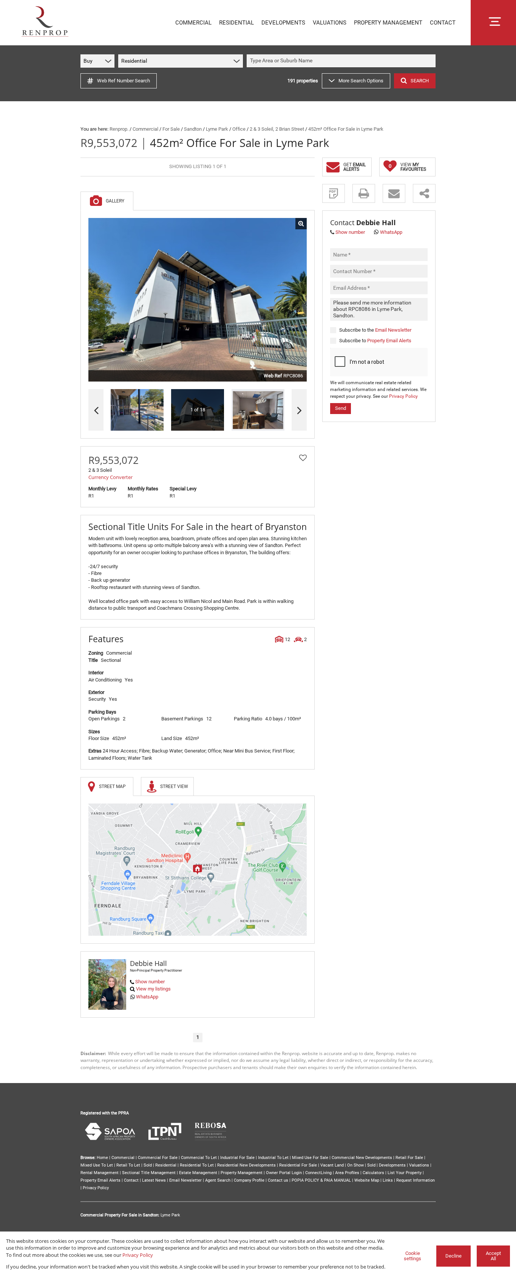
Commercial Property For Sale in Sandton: (119, 1215)
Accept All (493, 1256)
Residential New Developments (246, 1165)
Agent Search (217, 1180)
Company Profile (249, 1180)
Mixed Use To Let (96, 1165)
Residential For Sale (298, 1165)
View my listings (153, 989)
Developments (392, 1165)
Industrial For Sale (237, 1157)
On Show (355, 1165)
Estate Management (198, 1172)
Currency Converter (110, 477)
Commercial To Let (199, 1157)
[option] (258, 410)
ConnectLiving (318, 1172)
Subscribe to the (375, 329)
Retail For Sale (409, 1157)
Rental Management (99, 1172)
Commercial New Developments (362, 1157)
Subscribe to (375, 340)
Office (239, 129)
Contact (131, 1180)
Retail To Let (128, 1165)
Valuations (419, 1165)
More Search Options (360, 80)
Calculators (373, 1172)
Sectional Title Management (149, 1172)
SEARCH (420, 80)
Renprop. (119, 129)
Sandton (193, 129)
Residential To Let (197, 1165)
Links (388, 1180)
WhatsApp (147, 997)
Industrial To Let (273, 1157)
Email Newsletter (393, 329)
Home (102, 1157)
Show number (150, 981)
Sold (148, 1165)
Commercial (145, 129)
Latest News (154, 1180)
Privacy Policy (403, 396)
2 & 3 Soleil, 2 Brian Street (277, 129)
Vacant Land (332, 1165)
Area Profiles (347, 1172)
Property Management (242, 1172)
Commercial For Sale (158, 1157)
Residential (165, 1165)
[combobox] (342, 61)
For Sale (171, 129)
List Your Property (405, 1172)
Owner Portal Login (284, 1172)
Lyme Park (217, 129)
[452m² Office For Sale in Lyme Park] (197, 300)
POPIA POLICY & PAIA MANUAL (321, 1180)
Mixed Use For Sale (310, 1157)
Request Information (415, 1180)
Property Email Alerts (389, 340)
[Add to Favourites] (303, 458)
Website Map (366, 1180)
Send (340, 408)
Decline (453, 1256)
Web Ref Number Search (123, 80)
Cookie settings (412, 1256)
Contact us (278, 1180)
